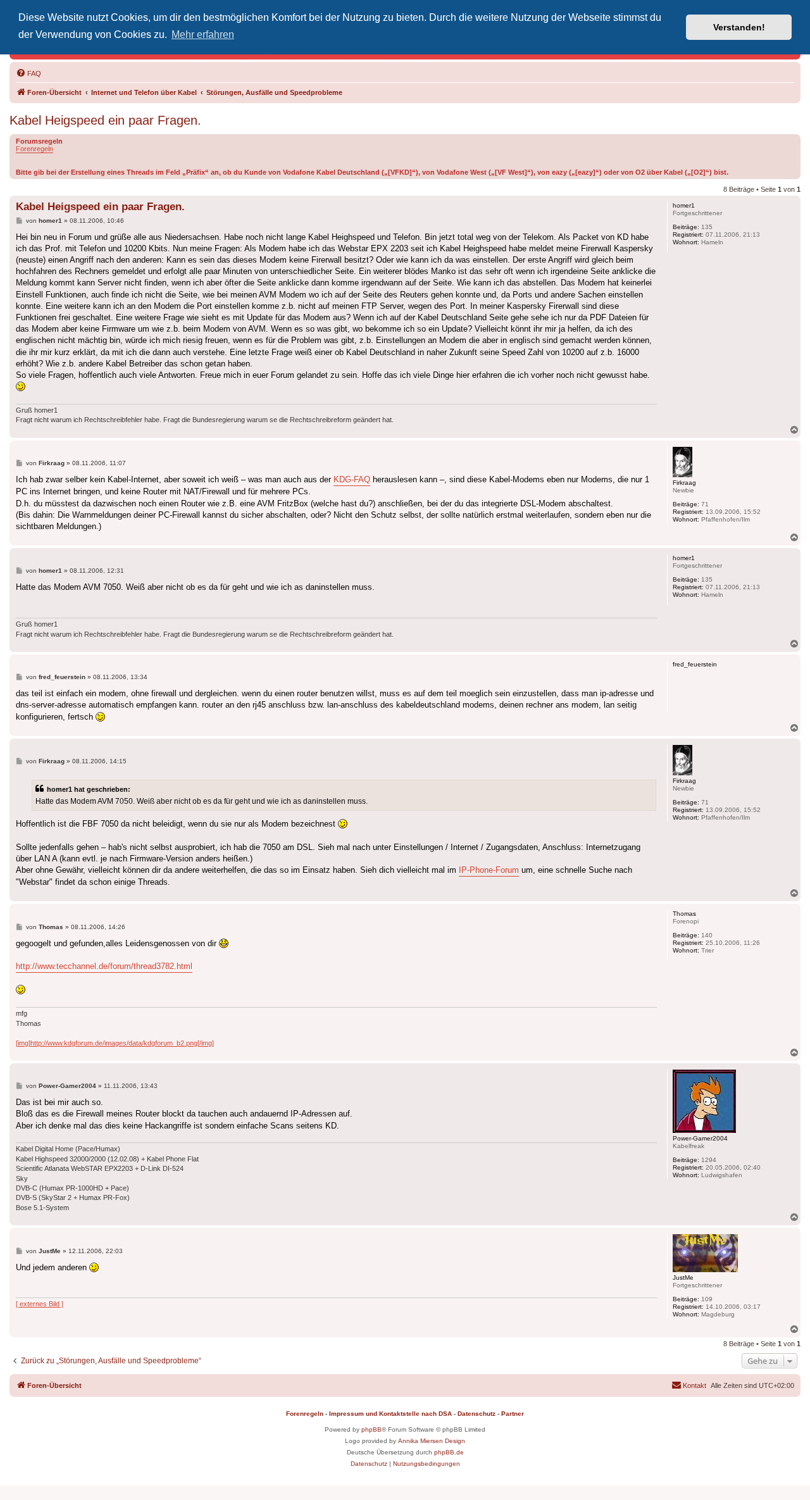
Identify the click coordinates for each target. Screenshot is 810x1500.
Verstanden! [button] (739, 27)
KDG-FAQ (351, 479)
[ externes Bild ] (39, 1304)
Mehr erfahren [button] (202, 34)
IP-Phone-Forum (489, 870)
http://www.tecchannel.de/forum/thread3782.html (104, 966)
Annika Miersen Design (431, 1440)
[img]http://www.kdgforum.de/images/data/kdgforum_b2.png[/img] (115, 1043)
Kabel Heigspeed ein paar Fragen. (105, 120)
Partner (512, 1413)
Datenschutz (476, 1413)
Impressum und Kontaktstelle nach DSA (390, 1413)
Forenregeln (34, 149)
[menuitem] (28, 73)
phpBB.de (449, 1452)
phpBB (371, 1429)
